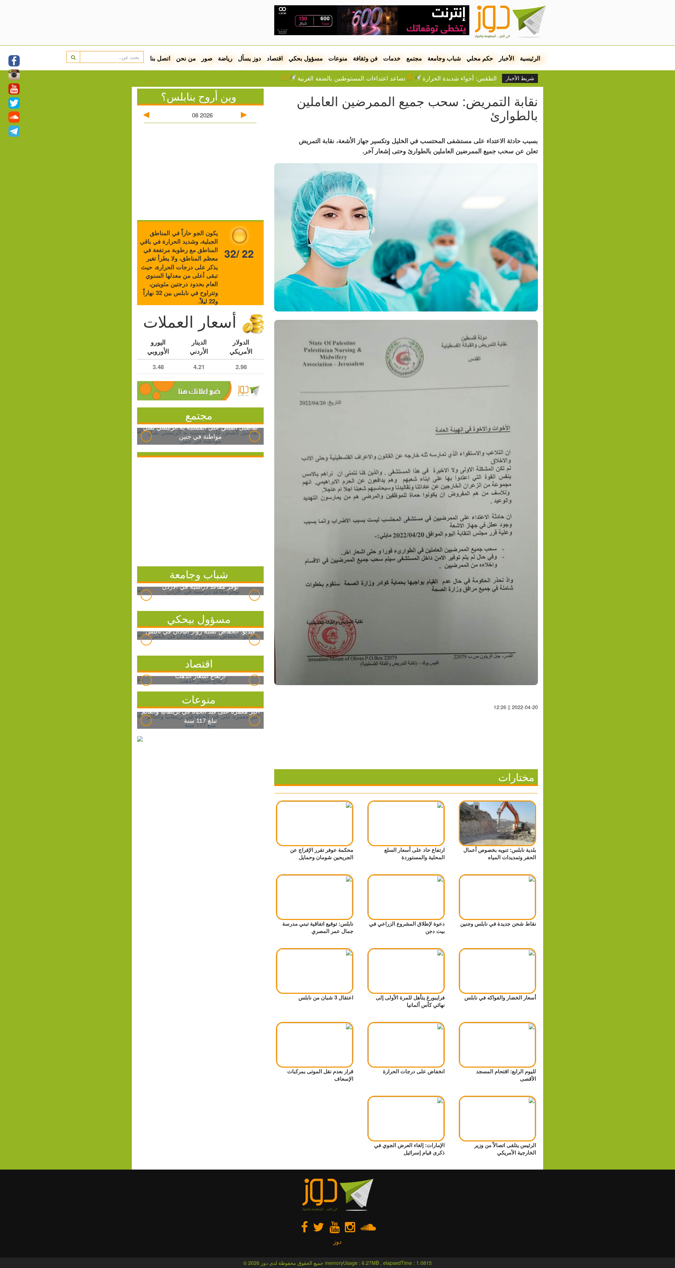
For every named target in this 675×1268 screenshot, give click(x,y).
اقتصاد (275, 58)
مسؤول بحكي (306, 58)
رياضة (225, 58)
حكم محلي (480, 58)
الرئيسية (530, 58)
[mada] (371, 17)
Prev (146, 436)
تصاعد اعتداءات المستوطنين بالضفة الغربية (351, 78)
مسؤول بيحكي (199, 618)
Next (254, 436)
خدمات (392, 58)
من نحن (186, 58)
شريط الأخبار (520, 78)
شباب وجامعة (444, 58)
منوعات (337, 58)
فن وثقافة (365, 58)
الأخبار (506, 58)
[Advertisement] (200, 510)
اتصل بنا (160, 58)
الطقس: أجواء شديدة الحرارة (460, 78)
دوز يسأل (249, 58)
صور (206, 58)
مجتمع (414, 58)
